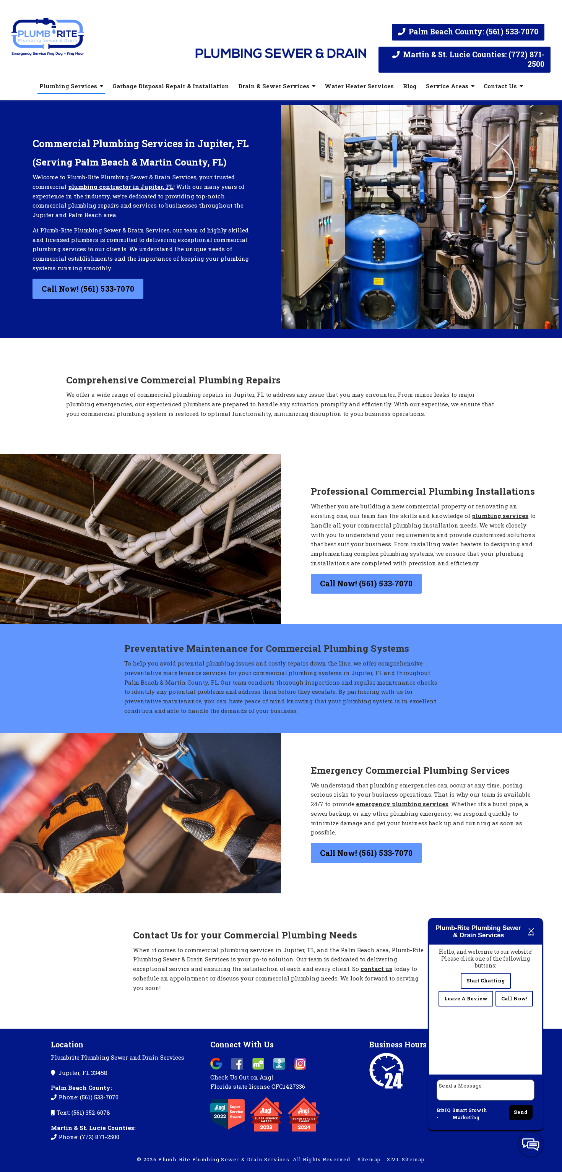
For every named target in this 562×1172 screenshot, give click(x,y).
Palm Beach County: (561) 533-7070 (472, 31)
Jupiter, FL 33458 (82, 1072)
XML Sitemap (406, 1159)
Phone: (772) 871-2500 (88, 1137)
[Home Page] (97, 33)
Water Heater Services (359, 86)
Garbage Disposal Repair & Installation (170, 86)
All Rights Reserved (322, 1159)
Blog (410, 86)
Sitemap (369, 1159)
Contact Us (500, 86)
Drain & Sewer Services (273, 86)
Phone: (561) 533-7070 (88, 1097)
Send (521, 1112)
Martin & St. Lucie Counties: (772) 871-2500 (472, 59)
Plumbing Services (68, 86)
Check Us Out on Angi (242, 1077)
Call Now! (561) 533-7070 (88, 289)
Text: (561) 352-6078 (83, 1112)
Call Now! (514, 998)
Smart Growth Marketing (469, 1114)
